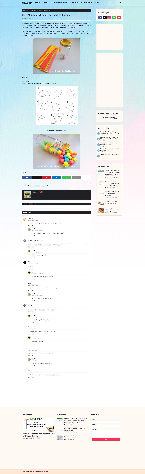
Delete (33, 225)
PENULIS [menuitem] (37, 3)
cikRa (29, 283)
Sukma (30, 305)
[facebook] (100, 17)
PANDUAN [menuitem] (96, 3)
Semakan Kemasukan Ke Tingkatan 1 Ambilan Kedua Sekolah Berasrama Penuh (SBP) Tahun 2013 (113, 173)
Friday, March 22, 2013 (36, 338)
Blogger (46, 471)
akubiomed (31, 327)
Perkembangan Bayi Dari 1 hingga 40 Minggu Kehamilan (112, 193)
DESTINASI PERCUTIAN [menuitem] (86, 3)
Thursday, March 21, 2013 (33, 328)
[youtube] (119, 17)
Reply (29, 225)
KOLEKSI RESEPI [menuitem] (74, 3)
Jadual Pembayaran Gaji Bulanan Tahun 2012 (111, 202)
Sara (29, 348)
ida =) (29, 262)
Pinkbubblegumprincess (35, 240)
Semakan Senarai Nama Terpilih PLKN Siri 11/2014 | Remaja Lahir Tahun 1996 (112, 183)
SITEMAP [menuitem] (46, 3)
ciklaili (40, 192)
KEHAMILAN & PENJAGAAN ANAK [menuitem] (59, 3)
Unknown (30, 218)
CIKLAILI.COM (27, 3)
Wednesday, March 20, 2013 (37, 230)
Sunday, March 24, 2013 (32, 371)
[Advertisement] (110, 36)
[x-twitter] (105, 17)
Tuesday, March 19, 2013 (33, 220)
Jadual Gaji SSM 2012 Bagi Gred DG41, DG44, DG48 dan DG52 (74, 437)
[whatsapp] (114, 17)
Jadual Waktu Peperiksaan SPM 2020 (109, 154)
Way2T (34, 471)
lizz (29, 370)
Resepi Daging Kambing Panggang (111, 210)
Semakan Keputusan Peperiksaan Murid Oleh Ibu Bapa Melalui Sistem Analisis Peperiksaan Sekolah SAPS (75, 420)
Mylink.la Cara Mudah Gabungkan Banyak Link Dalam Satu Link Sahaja (38, 435)
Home (24, 10)
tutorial (28, 10)
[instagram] (109, 17)
